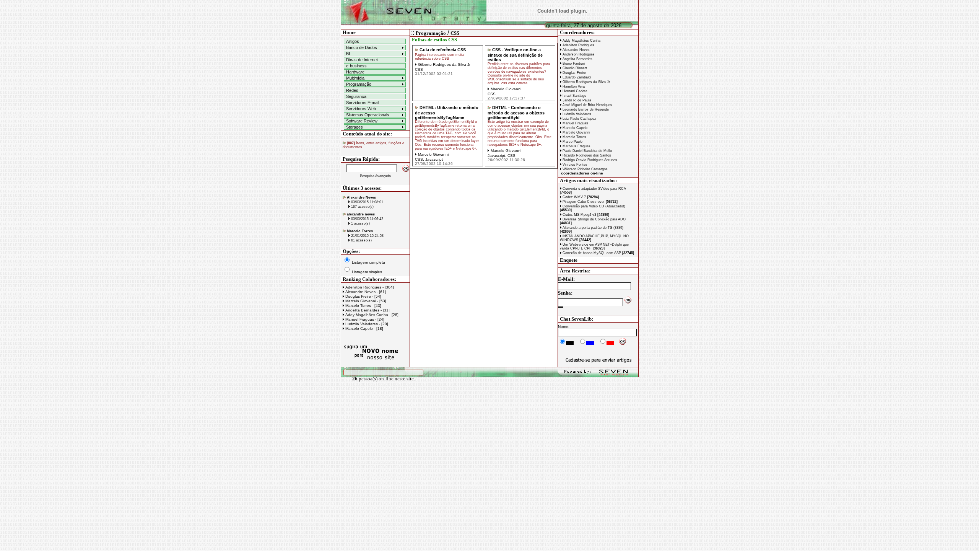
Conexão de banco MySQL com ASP (597, 253)
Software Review (361, 121)
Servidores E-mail (362, 102)
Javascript (434, 159)
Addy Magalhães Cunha (580, 40)
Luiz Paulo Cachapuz (578, 119)
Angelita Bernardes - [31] (367, 310)
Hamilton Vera (573, 86)
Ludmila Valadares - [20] (366, 324)
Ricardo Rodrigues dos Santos (586, 155)
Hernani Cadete (574, 91)
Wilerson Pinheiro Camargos (584, 169)
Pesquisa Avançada (375, 176)
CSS (454, 33)
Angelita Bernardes (576, 59)
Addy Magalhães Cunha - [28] (371, 315)
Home (349, 32)
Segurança (356, 96)
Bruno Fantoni (573, 63)
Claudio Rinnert (574, 68)
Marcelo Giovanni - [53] (365, 301)
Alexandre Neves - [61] (365, 292)
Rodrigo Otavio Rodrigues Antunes (589, 160)
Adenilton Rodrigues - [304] (369, 287)
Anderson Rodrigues (578, 54)
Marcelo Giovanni (575, 132)
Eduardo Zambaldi (576, 77)
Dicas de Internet (362, 59)
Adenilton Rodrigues (577, 45)
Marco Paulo (571, 141)
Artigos (352, 41)
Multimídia (355, 78)
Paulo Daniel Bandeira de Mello (586, 151)
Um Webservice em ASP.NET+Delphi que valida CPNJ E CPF (594, 246)
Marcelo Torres (573, 137)
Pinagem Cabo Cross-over (589, 202)
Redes (352, 90)
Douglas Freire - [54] (362, 296)
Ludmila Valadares (576, 114)
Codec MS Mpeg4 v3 (585, 215)
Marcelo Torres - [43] (362, 305)
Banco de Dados (361, 47)
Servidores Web (361, 108)
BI (348, 53)
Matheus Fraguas (575, 146)
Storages (354, 127)
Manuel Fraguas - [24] (364, 319)
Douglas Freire (573, 73)
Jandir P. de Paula (576, 100)
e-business (356, 66)
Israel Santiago (573, 96)
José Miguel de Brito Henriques (586, 105)
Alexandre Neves (575, 50)
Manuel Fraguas (574, 123)
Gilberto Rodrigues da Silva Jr (585, 82)
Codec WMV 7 (580, 197)
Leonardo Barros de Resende (585, 109)
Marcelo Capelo (574, 128)
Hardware (355, 72)
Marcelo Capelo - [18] (363, 328)
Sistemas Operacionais (367, 114)
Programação (358, 84)
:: (412, 32)
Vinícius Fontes (574, 164)
